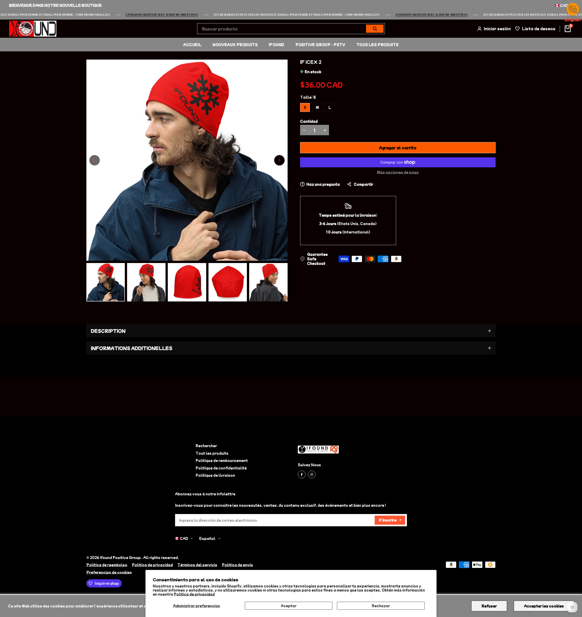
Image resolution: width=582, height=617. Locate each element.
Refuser (489, 606)
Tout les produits (212, 453)
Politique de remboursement (222, 460)
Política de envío (237, 564)
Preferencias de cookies (109, 572)
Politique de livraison (215, 475)
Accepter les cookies (544, 606)
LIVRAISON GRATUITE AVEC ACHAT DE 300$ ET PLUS (442, 14)
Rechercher (206, 445)
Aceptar (288, 605)
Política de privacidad (194, 594)
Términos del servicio (197, 564)
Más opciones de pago (398, 172)
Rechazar (381, 605)
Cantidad (309, 121)
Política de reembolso (106, 564)
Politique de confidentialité (221, 468)
